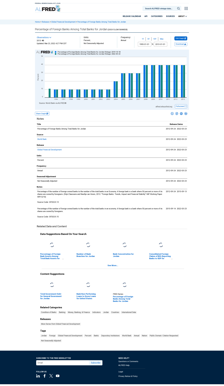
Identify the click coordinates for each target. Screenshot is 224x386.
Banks (96, 336)
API (145, 16)
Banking (62, 312)
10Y (154, 39)
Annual (136, 336)
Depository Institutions (110, 336)
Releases (45, 22)
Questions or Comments (128, 361)
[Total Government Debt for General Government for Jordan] (52, 285)
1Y (143, 39)
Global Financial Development (63, 22)
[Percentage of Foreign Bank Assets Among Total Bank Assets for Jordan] (52, 245)
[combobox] (162, 8)
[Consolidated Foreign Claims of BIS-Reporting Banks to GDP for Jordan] (161, 245)
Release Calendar (132, 16)
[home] (48, 8)
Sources (170, 16)
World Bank (42, 139)
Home (37, 22)
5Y (148, 39)
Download (180, 44)
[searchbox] (162, 9)
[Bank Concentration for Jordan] (124, 245)
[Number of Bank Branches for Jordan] (88, 245)
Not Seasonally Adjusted (51, 341)
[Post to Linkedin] (185, 113)
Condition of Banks (48, 312)
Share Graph (41, 114)
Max (161, 39)
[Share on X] (172, 113)
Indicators (96, 312)
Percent (88, 336)
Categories (157, 16)
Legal (120, 372)
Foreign (52, 336)
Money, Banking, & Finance (79, 312)
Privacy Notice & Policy (128, 376)
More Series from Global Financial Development (60, 324)
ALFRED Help (124, 365)
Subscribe (95, 362)
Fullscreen (180, 106)
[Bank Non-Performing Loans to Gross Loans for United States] (88, 285)
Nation (144, 336)
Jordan (106, 312)
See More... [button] (113, 265)
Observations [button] (43, 37)
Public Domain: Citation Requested (164, 336)
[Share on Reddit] (181, 113)
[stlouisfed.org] (47, 3)
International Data (129, 312)
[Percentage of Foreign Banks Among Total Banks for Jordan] (124, 285)
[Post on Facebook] (176, 113)
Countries (115, 312)
